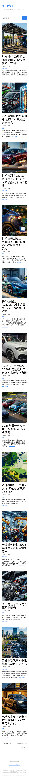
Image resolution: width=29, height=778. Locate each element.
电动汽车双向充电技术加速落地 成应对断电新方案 (14, 720)
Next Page (23, 747)
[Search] (24, 18)
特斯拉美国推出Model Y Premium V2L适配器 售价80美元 (13, 243)
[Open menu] (3, 13)
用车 (3, 68)
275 (26, 743)
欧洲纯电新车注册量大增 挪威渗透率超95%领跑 (14, 488)
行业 (6, 68)
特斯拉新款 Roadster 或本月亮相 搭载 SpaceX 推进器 (14, 306)
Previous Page (6, 743)
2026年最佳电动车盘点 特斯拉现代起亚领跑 (13, 429)
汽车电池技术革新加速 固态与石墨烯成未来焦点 (14, 119)
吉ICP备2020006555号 (14, 761)
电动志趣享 (8, 5)
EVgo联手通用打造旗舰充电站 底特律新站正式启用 (13, 60)
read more (6, 77)
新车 (6, 190)
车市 (3, 378)
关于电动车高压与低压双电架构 (14, 606)
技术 (3, 128)
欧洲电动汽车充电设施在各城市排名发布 (14, 662)
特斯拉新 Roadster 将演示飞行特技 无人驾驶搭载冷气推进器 (14, 180)
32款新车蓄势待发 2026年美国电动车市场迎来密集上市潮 (14, 369)
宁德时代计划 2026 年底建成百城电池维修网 (14, 548)
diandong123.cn (14, 765)
